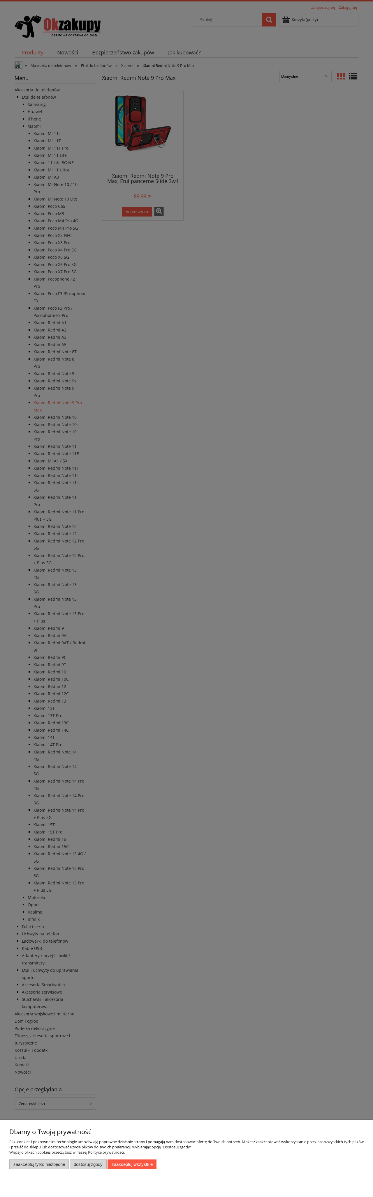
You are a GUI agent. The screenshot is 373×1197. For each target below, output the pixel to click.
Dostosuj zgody (88, 1164)
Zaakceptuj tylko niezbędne (39, 1164)
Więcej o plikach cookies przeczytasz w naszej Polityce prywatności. (67, 1152)
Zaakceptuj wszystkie (132, 1164)
